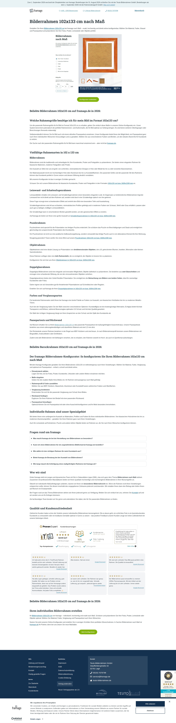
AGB (60, 667)
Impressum (62, 663)
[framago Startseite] (36, 10)
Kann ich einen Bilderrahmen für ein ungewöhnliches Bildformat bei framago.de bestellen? (68, 445)
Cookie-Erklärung (64, 678)
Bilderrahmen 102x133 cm (64, 325)
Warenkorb (140, 10)
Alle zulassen (150, 704)
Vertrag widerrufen (65, 684)
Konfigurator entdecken (88, 99)
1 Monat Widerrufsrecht (92, 10)
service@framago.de (101, 677)
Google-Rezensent (61, 569)
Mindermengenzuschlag (37, 667)
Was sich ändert (109, 5)
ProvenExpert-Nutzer (99, 585)
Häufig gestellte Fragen (37, 674)
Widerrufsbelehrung (65, 674)
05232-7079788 (112, 10)
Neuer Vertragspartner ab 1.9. (69, 690)
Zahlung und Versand (36, 663)
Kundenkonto (33, 691)
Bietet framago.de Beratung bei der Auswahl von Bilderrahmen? (58, 457)
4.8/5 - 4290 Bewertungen (69, 10)
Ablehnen (150, 710)
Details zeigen (35, 719)
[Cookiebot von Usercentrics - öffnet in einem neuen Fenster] (17, 719)
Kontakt (31, 670)
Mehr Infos (130, 546)
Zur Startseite (33, 683)
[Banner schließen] (169, 701)
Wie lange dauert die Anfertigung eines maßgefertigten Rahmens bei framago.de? (64, 464)
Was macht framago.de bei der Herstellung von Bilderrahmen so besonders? (63, 438)
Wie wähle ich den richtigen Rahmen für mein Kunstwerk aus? (57, 451)
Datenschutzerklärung (66, 670)
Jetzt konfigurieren (88, 632)
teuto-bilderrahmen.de (102, 680)
